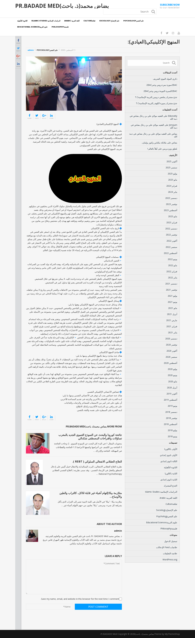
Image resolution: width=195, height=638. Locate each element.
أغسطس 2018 (170, 424)
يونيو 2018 (172, 436)
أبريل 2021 (172, 314)
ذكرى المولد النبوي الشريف (165, 78)
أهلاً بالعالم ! (152, 148)
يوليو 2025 (172, 173)
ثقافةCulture (89, 21)
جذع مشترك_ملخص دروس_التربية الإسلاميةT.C (156, 97)
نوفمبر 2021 (171, 289)
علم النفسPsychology (133, 21)
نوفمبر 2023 (171, 204)
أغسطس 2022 (170, 253)
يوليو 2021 (172, 295)
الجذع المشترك (170, 485)
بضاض (174, 133)
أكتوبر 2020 (172, 350)
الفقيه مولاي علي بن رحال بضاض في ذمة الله (153, 117)
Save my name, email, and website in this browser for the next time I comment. (80, 598)
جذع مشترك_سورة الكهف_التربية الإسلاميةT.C (156, 103)
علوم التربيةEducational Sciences (32, 27)
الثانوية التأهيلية (22, 21)
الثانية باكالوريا (171, 473)
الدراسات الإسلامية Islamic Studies (45, 21)
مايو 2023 (172, 216)
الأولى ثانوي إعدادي (168, 455)
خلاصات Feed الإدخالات (166, 547)
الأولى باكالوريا (170, 449)
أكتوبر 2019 (172, 393)
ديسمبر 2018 (171, 411)
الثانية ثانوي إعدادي (168, 479)
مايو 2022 (172, 265)
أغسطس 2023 (170, 210)
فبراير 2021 (171, 326)
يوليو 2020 (172, 369)
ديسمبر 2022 (171, 228)
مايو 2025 (172, 179)
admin (31, 50)
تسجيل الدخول (170, 541)
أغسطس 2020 (170, 362)
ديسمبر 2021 (171, 283)
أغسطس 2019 (170, 399)
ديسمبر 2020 (171, 338)
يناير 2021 (172, 332)
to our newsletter (170, 6)
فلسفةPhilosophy (60, 27)
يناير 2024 (172, 191)
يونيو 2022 (172, 259)
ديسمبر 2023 (171, 198)
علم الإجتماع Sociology (109, 21)
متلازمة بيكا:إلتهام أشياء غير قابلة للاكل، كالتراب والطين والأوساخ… (90, 494)
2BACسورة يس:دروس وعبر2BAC (161, 84)
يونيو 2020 (172, 375)
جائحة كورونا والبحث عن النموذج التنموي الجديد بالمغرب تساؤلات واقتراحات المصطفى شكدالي (90, 436)
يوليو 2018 (172, 430)
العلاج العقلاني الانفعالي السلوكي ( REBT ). (97, 461)
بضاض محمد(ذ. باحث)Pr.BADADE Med (62, 6)
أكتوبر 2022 (172, 240)
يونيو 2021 (172, 301)
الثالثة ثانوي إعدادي (168, 461)
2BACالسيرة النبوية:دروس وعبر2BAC (160, 91)
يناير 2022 (172, 277)
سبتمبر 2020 (171, 356)
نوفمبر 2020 (171, 344)
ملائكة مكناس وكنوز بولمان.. (154, 142)
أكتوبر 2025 (172, 161)
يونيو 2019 (172, 405)
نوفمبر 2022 (171, 234)
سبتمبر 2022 (171, 247)
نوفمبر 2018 (171, 418)
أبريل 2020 (172, 387)
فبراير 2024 (171, 185)
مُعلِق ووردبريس (169, 148)
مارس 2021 (171, 320)
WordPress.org (170, 559)
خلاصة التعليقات (170, 553)
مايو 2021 (172, 308)
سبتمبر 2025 (171, 167)
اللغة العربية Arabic (72, 21)
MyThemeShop (172, 634)
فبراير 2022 (171, 271)
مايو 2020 (172, 381)
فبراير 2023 (171, 222)
